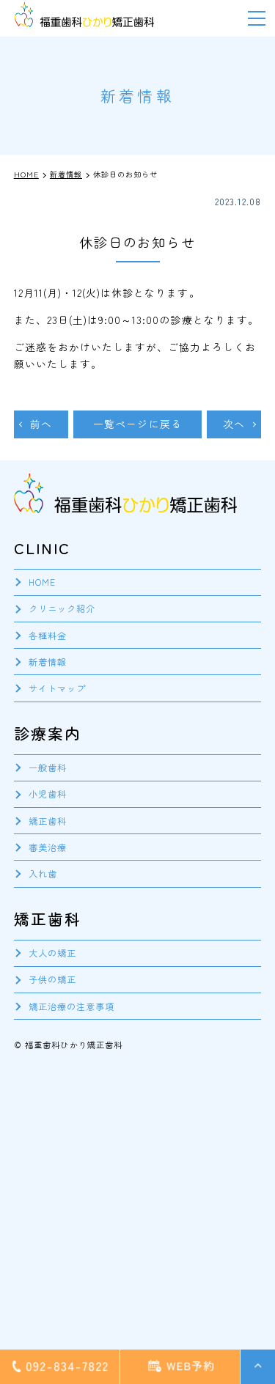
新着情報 (48, 661)
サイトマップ (57, 688)
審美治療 (48, 847)
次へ (234, 423)
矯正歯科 (48, 820)
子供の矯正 (52, 979)
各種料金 (48, 635)
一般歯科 (48, 767)
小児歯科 (48, 793)
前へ (41, 423)
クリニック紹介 (62, 608)
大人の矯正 (52, 952)
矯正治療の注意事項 (71, 1006)
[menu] (256, 18)
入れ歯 (43, 873)
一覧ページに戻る (137, 423)
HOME (42, 581)
